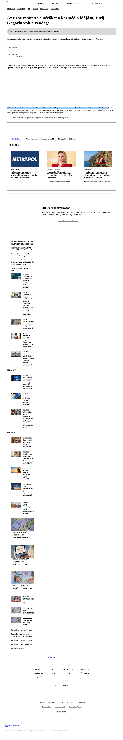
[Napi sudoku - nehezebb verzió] (22, 567)
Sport (35, 9)
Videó (38, 677)
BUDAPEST (44, 9)
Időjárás (55, 4)
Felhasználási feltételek (67, 702)
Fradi (69, 4)
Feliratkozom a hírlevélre (68, 221)
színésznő (26, 596)
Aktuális (11, 9)
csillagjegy (27, 468)
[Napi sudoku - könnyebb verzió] (22, 540)
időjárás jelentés (16, 60)
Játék (77, 4)
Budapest (26, 274)
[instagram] (111, 3)
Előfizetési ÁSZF (60, 707)
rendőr (25, 375)
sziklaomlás (88, 169)
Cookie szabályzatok (75, 707)
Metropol (16, 54)
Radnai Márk (15, 169)
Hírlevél (55, 9)
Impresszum (41, 702)
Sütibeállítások (61, 711)
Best (53, 673)
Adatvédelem (81, 702)
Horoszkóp (43, 4)
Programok (68, 669)
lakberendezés (28, 438)
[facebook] (110, 3)
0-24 (63, 4)
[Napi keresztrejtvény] (22, 591)
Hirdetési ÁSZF (46, 707)
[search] (116, 3)
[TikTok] (61, 691)
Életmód (21, 9)
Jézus (25, 333)
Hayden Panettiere (54, 169)
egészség (26, 452)
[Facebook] (56, 691)
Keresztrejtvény (21, 532)
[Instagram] (66, 691)
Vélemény (38, 673)
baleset (25, 393)
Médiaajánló (52, 702)
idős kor (26, 502)
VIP (29, 9)
